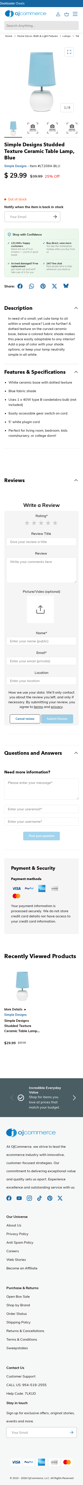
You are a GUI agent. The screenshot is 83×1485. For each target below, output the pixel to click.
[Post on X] (54, 286)
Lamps (67, 36)
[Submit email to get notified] (55, 217)
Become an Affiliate (21, 1268)
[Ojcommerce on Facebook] (9, 1196)
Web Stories (16, 1259)
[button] (27, 522)
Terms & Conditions (21, 1339)
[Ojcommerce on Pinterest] (50, 1196)
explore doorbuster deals (41, 3)
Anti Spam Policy (19, 1242)
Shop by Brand (18, 1305)
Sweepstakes (17, 1348)
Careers (12, 1251)
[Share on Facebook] (20, 286)
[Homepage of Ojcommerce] (25, 13)
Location (41, 672)
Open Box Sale (18, 1296)
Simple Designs (15, 166)
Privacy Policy (17, 1234)
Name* (41, 633)
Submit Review (57, 719)
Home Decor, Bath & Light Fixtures (37, 36)
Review (41, 553)
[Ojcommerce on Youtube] (19, 1196)
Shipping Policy (18, 1322)
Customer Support (21, 1376)
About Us (13, 1225)
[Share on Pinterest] (43, 286)
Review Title (41, 533)
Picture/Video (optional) (41, 591)
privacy (57, 707)
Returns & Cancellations (25, 1331)
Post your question (41, 836)
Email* (41, 652)
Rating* (42, 516)
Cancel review (25, 719)
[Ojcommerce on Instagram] (30, 1196)
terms (38, 707)
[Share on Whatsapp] (31, 286)
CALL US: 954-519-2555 (26, 1385)
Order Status (16, 1313)
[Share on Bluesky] (66, 286)
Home (8, 36)
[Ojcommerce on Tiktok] (40, 1196)
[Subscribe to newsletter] (71, 1432)
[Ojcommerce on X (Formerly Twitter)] (60, 1196)
